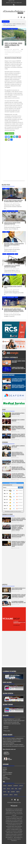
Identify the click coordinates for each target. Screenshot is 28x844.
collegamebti (8, 52)
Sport (11, 274)
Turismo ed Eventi (7, 514)
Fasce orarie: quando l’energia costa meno (18, 361)
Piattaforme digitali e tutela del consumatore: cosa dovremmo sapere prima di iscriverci (19, 596)
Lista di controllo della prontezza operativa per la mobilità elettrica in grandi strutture (18, 454)
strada (6, 54)
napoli (19, 788)
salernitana (5, 794)
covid (4, 788)
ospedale (13, 791)
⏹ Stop (19, 57)
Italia (16, 788)
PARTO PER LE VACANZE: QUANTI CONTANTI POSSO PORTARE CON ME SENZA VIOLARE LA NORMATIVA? (18, 386)
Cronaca (4, 188)
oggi (19, 52)
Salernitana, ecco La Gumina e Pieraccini (18, 420)
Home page (8, 2)
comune (21, 785)
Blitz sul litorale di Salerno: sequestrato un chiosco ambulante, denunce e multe (13, 201)
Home (4, 23)
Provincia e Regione (10, 28)
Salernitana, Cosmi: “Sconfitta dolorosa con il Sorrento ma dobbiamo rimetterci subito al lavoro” (18, 436)
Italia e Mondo (6, 779)
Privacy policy (7, 730)
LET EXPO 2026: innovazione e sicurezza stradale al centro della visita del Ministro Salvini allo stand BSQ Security (19, 475)
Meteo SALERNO (13, 483)
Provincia (9, 23)
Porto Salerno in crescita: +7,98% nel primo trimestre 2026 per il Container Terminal (18, 461)
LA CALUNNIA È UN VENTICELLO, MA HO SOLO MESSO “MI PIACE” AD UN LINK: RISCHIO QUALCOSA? (18, 380)
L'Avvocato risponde (8, 375)
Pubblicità (6, 728)
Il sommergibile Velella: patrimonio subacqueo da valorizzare (12, 266)
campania (10, 785)
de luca (8, 788)
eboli (12, 788)
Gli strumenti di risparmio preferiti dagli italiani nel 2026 (19, 602)
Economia (5, 442)
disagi (12, 52)
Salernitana (8, 274)
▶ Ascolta (7, 57)
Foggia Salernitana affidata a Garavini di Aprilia (13, 287)
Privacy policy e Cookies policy (16, 2)
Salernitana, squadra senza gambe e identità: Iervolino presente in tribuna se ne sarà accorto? (18, 428)
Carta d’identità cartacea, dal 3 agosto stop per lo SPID (18, 588)
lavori (16, 52)
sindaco (15, 794)
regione (17, 791)
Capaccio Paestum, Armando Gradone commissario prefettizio (12, 223)
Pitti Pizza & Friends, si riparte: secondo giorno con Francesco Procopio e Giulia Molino (19, 519)
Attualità (4, 231)
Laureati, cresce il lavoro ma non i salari (18, 446)
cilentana (19, 51)
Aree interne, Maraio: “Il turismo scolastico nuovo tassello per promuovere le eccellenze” (14, 245)
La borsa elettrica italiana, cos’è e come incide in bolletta (18, 368)
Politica (4, 771)
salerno (11, 794)
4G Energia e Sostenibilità (10, 357)
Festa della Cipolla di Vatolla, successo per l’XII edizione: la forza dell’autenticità (18, 536)
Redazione (16, 49)
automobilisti (8, 51)
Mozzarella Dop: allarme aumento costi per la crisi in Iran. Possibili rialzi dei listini (18, 468)
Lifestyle (4, 584)
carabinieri (15, 785)
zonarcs (16, 28)
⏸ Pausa (13, 57)
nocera (4, 791)
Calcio (4, 274)
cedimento (14, 51)
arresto (4, 785)
